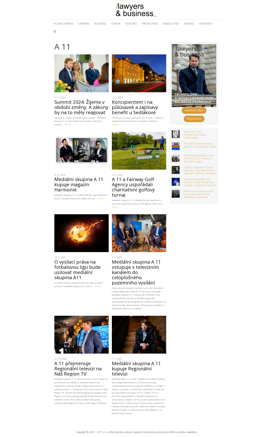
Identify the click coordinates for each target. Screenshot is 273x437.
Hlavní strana (63, 23)
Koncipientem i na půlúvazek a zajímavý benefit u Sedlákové (135, 107)
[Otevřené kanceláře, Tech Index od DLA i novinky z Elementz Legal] (176, 160)
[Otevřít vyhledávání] (55, 31)
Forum (115, 23)
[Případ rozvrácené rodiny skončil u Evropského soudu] (176, 148)
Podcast (131, 23)
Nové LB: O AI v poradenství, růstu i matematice (195, 134)
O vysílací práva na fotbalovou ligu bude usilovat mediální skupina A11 (77, 270)
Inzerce (189, 23)
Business (100, 23)
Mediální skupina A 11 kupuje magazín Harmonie (78, 184)
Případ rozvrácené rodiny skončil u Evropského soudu (200, 145)
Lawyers (83, 23)
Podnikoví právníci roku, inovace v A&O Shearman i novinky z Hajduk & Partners (200, 182)
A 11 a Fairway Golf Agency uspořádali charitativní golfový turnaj (133, 187)
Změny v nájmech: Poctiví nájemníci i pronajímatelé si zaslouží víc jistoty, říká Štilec (200, 170)
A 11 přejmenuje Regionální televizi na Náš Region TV (78, 368)
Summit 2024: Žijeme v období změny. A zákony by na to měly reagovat (81, 107)
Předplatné (150, 23)
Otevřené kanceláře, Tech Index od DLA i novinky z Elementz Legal (199, 158)
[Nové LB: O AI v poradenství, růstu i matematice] (176, 136)
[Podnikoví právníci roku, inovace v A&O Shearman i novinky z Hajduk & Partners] (176, 183)
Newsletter (171, 23)
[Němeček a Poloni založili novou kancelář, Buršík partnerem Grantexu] (176, 195)
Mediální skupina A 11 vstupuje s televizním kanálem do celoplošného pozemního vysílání (136, 272)
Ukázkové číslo (194, 110)
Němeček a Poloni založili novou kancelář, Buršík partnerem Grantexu (198, 194)
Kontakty (205, 23)
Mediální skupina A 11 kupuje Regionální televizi (136, 368)
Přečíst (67, 124)
